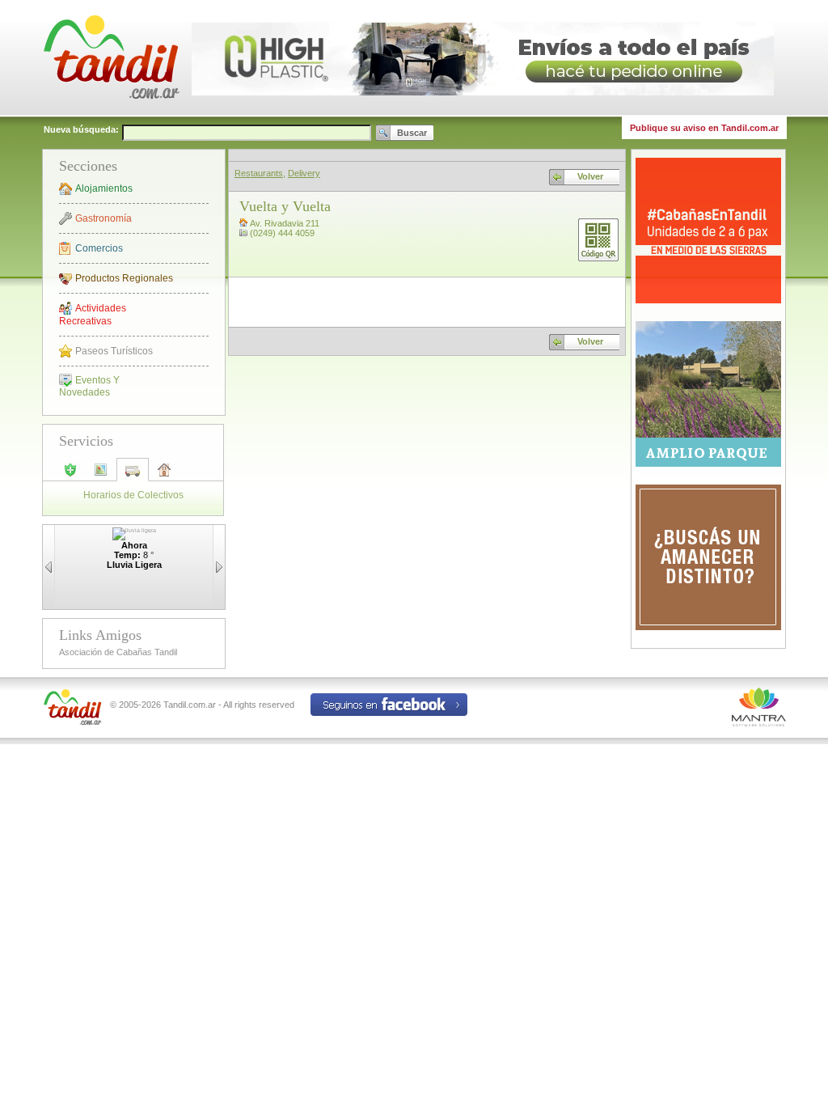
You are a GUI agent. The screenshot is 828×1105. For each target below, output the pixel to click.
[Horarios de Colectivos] (133, 476)
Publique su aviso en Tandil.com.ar (704, 128)
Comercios (99, 248)
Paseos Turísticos (114, 351)
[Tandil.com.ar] (111, 113)
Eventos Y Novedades (89, 386)
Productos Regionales (124, 278)
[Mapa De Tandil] (101, 475)
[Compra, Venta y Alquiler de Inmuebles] (164, 475)
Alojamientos (104, 188)
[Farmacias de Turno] (70, 475)
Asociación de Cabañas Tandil (118, 652)
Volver (590, 176)
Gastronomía (103, 218)
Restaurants (258, 173)
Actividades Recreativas (92, 315)
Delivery (304, 173)
